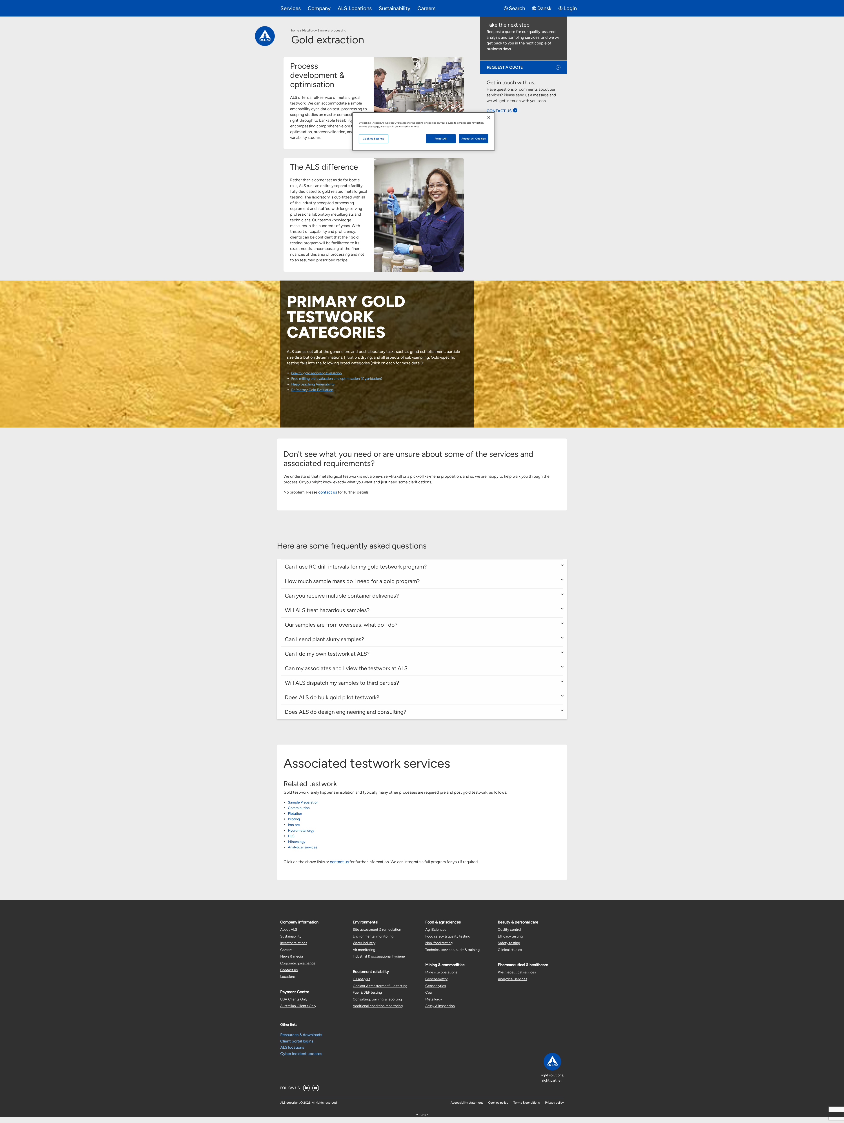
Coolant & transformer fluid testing (380, 986)
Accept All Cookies (474, 138)
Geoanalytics (435, 986)
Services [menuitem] (290, 8)
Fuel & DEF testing (367, 992)
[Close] (489, 117)
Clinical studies (510, 950)
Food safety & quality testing (447, 936)
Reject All (441, 138)
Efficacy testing (510, 936)
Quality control (509, 929)
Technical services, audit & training (452, 950)
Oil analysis (361, 979)
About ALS (288, 929)
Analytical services (302, 847)
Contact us (289, 970)
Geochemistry (436, 979)
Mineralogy (296, 842)
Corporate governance (297, 963)
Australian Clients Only (298, 1006)
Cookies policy (498, 1103)
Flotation (295, 813)
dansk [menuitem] (544, 8)
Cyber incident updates (301, 1053)
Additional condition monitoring (378, 1006)
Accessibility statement (467, 1103)
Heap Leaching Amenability (313, 384)
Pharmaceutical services (517, 972)
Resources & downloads (301, 1034)
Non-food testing (439, 943)
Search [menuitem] (517, 8)
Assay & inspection (440, 1006)
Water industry (364, 943)
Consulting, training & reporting (377, 999)
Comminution (299, 808)
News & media (291, 956)
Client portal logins (296, 1041)
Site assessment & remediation (377, 929)
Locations (287, 976)
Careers (286, 950)
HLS (291, 836)
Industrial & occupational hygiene (379, 956)
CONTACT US (499, 110)
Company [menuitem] (319, 8)
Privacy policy (554, 1103)
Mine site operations (441, 972)
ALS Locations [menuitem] (355, 8)
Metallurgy (433, 999)
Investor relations (293, 943)
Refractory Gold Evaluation (312, 390)
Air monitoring (364, 950)
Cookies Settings (373, 138)
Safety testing (509, 943)
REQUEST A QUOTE (505, 67)
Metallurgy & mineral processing (324, 30)
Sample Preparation (303, 802)
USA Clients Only (293, 999)
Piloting (294, 819)
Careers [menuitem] (426, 8)
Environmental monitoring (373, 936)
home (295, 30)
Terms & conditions (526, 1103)
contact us (327, 492)
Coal (429, 992)
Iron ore (294, 825)
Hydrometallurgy (301, 830)
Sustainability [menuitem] (394, 8)
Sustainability (290, 936)
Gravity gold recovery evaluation (316, 373)
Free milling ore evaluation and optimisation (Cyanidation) (336, 378)
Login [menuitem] (570, 8)
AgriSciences (435, 929)
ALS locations (292, 1047)
